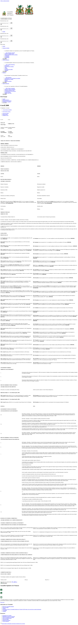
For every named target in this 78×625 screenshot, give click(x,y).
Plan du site (2, 602)
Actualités (4, 611)
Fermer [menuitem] (4, 58)
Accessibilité (5, 610)
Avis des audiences (6, 621)
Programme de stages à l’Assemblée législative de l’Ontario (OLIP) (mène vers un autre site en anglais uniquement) (22, 609)
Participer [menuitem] (4, 72)
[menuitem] (10, 52)
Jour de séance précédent (7, 109)
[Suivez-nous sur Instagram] (1, 588)
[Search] (1, 24)
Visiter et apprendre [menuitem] (6, 83)
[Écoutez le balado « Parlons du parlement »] (0, 594)
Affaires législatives (6, 99)
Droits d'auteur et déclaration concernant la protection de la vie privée (13, 623)
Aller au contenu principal (4, 0)
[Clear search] (11, 23)
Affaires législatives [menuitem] (6, 59)
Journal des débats (6, 113)
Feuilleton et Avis (5, 115)
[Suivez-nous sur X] (1, 591)
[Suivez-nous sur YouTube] (1, 597)
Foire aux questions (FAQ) (7, 618)
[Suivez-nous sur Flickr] (1, 595)
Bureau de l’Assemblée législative (8, 606)
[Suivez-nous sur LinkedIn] (1, 593)
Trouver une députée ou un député (8, 617)
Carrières (4, 608)
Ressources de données (6, 620)
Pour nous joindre (5, 607)
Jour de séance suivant (7, 111)
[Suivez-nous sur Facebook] (1, 590)
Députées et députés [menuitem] (6, 48)
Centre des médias (6, 619)
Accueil (4, 98)
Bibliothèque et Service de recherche (9, 616)
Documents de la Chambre (7, 100)
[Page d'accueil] (16, 17)
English (4, 31)
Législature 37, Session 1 (7, 101)
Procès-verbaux (5, 114)
